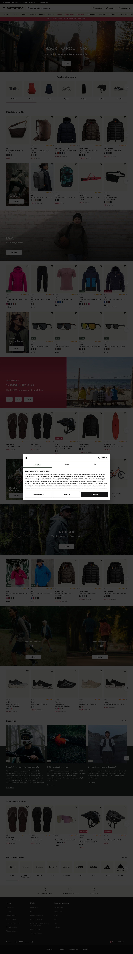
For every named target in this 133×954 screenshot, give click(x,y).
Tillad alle (94, 494)
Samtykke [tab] (37, 464)
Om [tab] (95, 464)
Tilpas (65, 494)
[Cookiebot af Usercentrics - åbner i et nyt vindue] (99, 458)
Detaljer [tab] (66, 464)
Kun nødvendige (38, 494)
